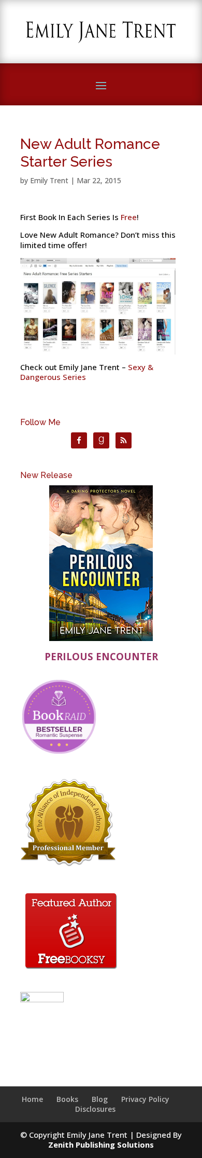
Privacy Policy (145, 1099)
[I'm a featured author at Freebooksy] (71, 970)
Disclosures (95, 1109)
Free (129, 217)
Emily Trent (49, 180)
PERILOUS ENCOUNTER (101, 656)
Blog (100, 1099)
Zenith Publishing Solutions (101, 1144)
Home (32, 1099)
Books (67, 1099)
